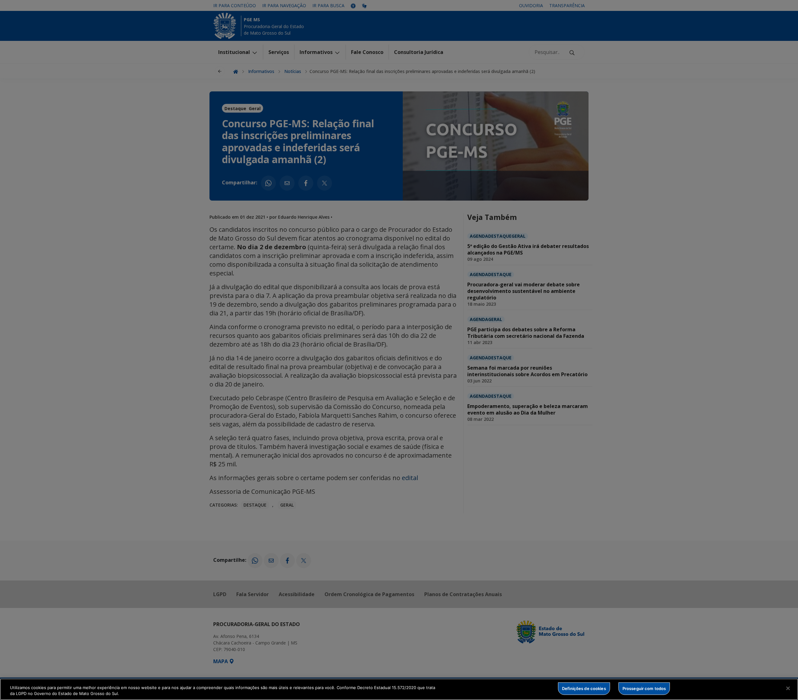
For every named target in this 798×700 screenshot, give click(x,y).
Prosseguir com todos (644, 688)
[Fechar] (788, 688)
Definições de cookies (584, 688)
